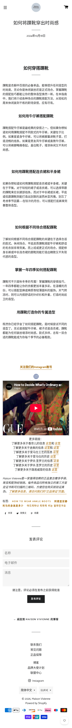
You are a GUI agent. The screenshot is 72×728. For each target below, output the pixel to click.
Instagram (38, 681)
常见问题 (36, 650)
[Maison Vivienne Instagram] (36, 378)
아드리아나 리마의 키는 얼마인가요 (46, 506)
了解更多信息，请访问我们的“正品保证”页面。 (38, 491)
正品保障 (36, 655)
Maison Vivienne (41, 699)
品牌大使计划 (36, 668)
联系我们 (36, 644)
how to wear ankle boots (31, 501)
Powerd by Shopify (36, 703)
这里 (48, 443)
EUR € (44, 690)
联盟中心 (36, 673)
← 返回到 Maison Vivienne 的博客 (36, 619)
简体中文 (26, 690)
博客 (36, 662)
